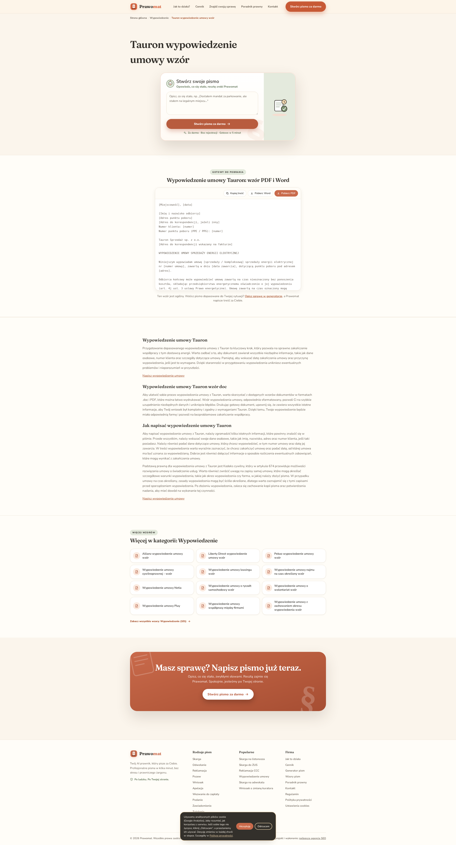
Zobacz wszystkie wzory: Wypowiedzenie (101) (158, 621)
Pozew (197, 776)
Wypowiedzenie (159, 18)
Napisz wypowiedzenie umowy (163, 376)
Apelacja (198, 788)
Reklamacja (200, 770)
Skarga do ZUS (248, 765)
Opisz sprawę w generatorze (263, 296)
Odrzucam (263, 826)
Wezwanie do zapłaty (206, 794)
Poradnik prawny (252, 6)
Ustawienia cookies (297, 806)
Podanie (198, 800)
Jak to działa (292, 759)
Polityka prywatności (298, 800)
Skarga (197, 759)
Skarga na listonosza (252, 759)
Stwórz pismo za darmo (305, 7)
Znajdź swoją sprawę (222, 6)
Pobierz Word (262, 193)
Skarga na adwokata (251, 782)
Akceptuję (244, 826)
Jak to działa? (181, 6)
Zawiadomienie (202, 806)
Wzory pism (292, 776)
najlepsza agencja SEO (312, 838)
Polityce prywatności (221, 835)
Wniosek (198, 782)
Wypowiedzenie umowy (254, 776)
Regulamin (292, 794)
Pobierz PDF (288, 193)
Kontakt (273, 6)
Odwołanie (199, 765)
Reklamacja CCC (249, 770)
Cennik (199, 6)
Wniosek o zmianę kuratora (256, 788)
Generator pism (295, 770)
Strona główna (138, 18)
